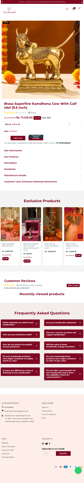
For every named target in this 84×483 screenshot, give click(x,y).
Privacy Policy (47, 411)
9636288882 (9, 407)
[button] (2, 2)
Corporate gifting (8, 457)
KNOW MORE (47, 403)
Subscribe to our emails (53, 449)
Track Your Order (8, 450)
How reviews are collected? (17, 288)
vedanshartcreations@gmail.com (16, 411)
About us (45, 407)
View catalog (79, 8)
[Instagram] (43, 444)
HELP (4, 439)
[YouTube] (46, 443)
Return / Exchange (8, 446)
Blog (43, 418)
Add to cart (18, 138)
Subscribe (63, 453)
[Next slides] (80, 236)
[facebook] (49, 443)
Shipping (5, 443)
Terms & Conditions (49, 414)
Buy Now (36, 137)
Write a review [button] (73, 285)
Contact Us (6, 454)
